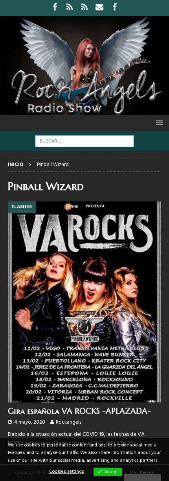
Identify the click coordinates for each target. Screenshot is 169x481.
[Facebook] (55, 8)
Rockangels (68, 422)
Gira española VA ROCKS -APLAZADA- (79, 411)
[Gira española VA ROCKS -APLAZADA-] (84, 301)
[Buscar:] (84, 141)
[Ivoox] (70, 8)
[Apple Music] (85, 8)
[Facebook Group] (114, 8)
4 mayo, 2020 (29, 422)
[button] (158, 123)
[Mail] (100, 8)
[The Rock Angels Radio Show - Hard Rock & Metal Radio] (84, 110)
